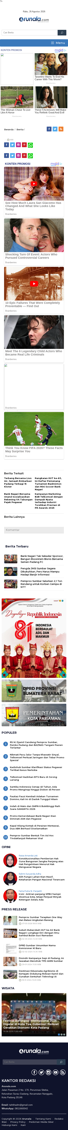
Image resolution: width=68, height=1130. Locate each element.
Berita (20, 129)
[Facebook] (49, 129)
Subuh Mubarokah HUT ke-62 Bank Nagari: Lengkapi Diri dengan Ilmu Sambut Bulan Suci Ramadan (39, 933)
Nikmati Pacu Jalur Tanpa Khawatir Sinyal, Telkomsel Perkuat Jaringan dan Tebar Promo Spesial (37, 757)
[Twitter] (55, 129)
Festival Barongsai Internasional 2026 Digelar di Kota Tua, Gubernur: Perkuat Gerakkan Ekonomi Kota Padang (31, 1024)
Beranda (9, 129)
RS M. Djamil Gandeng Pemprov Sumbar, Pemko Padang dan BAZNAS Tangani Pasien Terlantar (36, 745)
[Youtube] (55, 1073)
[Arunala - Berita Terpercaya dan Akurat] (34, 19)
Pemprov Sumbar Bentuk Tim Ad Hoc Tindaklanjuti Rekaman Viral (32, 837)
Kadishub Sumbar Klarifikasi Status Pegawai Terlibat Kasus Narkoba (36, 768)
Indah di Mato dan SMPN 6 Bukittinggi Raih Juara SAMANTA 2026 (35, 807)
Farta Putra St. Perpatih (30, 891)
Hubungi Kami (9, 1125)
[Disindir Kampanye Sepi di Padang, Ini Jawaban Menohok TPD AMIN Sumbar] (10, 961)
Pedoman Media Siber (41, 1122)
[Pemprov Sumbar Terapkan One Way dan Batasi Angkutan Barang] (10, 920)
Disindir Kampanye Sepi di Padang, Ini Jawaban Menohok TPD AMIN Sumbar (41, 959)
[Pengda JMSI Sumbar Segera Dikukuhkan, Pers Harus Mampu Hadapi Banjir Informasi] (10, 571)
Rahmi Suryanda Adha (30, 874)
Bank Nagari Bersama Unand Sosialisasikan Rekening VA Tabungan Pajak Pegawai (18, 498)
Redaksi (58, 1118)
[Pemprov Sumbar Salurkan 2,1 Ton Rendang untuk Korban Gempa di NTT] (10, 583)
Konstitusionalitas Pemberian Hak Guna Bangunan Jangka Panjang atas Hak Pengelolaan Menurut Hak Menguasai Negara (41, 862)
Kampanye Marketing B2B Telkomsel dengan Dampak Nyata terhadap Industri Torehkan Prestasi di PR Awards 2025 (49, 501)
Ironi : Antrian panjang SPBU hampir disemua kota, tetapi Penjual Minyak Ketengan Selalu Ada (40, 897)
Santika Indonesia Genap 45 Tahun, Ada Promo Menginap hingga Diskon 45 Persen (35, 788)
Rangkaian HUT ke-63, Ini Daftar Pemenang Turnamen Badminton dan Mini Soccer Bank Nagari (48, 484)
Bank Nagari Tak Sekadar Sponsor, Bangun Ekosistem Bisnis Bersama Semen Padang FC (42, 559)
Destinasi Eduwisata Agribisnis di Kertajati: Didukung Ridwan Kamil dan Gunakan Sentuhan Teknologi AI (41, 974)
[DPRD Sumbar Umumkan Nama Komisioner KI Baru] (10, 948)
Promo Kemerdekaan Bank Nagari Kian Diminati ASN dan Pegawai (33, 817)
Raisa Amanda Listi (28, 855)
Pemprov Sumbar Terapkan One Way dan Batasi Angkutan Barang (40, 918)
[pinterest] (24, 145)
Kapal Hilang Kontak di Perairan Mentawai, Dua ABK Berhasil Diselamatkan (34, 827)
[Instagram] (18, 145)
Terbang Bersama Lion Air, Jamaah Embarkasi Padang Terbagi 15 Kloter (18, 482)
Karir (23, 1125)
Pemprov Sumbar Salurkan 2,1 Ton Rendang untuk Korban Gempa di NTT (41, 584)
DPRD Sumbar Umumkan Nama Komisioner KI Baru (37, 947)
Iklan (4, 1122)
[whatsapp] (30, 145)
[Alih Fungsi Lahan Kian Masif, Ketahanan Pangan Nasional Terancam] (10, 878)
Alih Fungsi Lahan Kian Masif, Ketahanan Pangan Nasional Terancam (42, 878)
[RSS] (61, 129)
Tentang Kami (43, 1118)
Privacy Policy (17, 1122)
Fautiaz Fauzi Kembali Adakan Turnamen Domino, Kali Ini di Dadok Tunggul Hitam (34, 798)
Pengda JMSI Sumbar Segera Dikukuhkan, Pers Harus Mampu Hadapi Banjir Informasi (40, 571)
